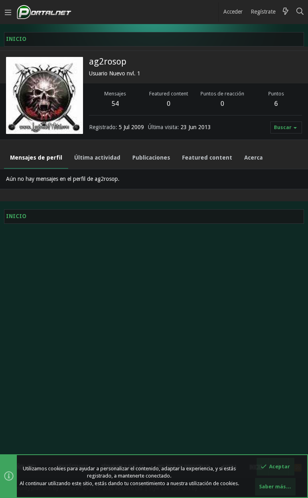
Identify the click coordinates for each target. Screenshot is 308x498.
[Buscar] (300, 12)
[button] (8, 12)
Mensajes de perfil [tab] (36, 157)
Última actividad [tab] (97, 157)
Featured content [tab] (207, 157)
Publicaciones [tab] (151, 157)
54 (115, 103)
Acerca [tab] (253, 157)
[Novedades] (285, 12)
